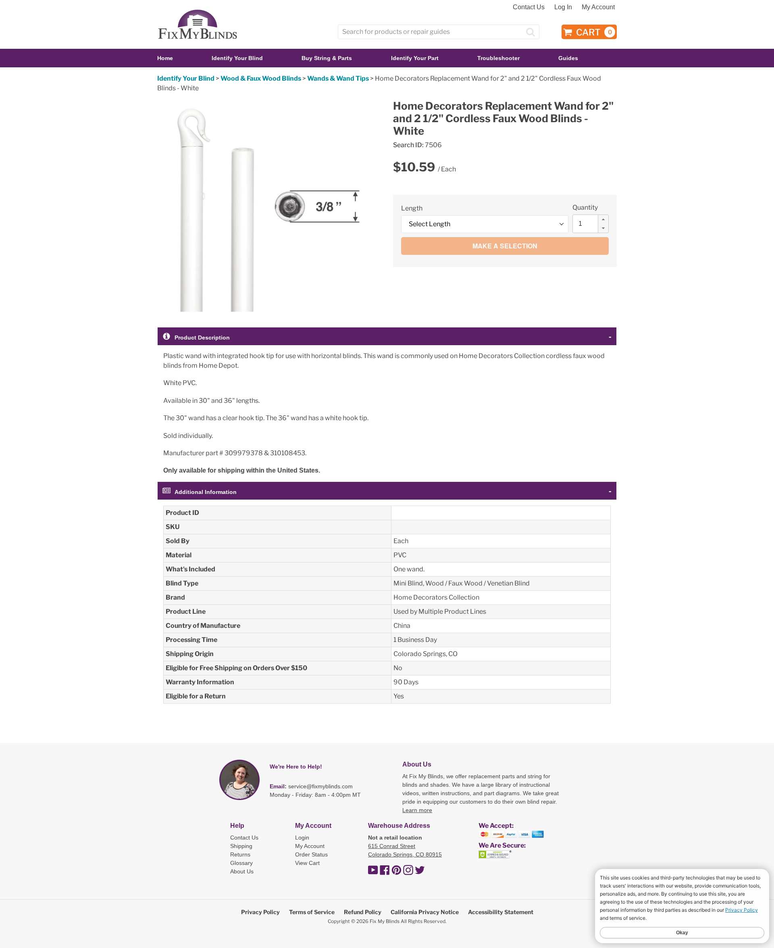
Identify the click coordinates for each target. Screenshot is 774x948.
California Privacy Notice (425, 911)
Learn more (417, 810)
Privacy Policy (260, 911)
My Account (598, 7)
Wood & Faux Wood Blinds (261, 78)
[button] (603, 219)
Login (302, 837)
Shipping (241, 846)
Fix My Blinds (384, 921)
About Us (242, 871)
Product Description (202, 337)
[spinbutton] (593, 224)
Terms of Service (312, 911)
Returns (240, 854)
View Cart (307, 863)
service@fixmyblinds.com (320, 786)
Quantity (585, 207)
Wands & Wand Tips (338, 78)
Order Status (311, 854)
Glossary (241, 863)
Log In (563, 7)
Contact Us (529, 7)
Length (411, 208)
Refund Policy (362, 911)
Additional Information (206, 492)
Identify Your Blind (185, 78)
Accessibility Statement (500, 911)
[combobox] (438, 32)
